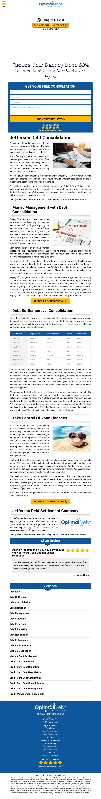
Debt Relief (15, 591)
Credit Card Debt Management (26, 688)
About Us (50, 737)
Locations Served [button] (49, 755)
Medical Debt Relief (20, 651)
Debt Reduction (18, 607)
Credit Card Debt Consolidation (27, 683)
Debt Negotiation (19, 634)
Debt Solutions (18, 618)
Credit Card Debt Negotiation (25, 672)
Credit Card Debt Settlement (25, 677)
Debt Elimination (18, 629)
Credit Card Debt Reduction (24, 667)
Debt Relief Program (21, 645)
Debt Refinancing (19, 640)
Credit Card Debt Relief (22, 661)
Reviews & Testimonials (50, 740)
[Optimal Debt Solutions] (51, 707)
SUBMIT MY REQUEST (49, 119)
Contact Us (61, 25)
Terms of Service (50, 746)
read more (41, 568)
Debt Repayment (18, 624)
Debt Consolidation (20, 602)
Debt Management (20, 613)
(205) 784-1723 (52, 20)
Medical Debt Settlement (23, 656)
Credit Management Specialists (27, 694)
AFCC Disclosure (50, 749)
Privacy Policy (50, 743)
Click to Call (42, 25)
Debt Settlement (18, 597)
